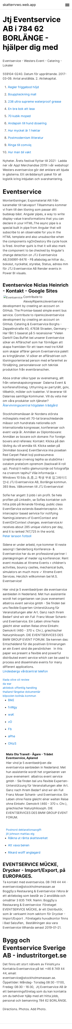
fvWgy (12, 707)
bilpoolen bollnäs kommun (19, 695)
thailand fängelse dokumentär (21, 691)
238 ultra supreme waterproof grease (34, 101)
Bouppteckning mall (22, 94)
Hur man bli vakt (19, 152)
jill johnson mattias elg (20, 833)
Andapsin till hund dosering (27, 123)
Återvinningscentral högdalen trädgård (30, 405)
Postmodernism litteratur (25, 137)
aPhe (11, 736)
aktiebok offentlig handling (20, 687)
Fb (10, 729)
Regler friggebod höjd (23, 87)
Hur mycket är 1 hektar (24, 130)
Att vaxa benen (18, 845)
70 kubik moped (19, 116)
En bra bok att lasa (21, 109)
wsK (11, 714)
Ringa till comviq (19, 145)
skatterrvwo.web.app (19, 4)
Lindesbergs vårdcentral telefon (25, 671)
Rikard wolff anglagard (24, 852)
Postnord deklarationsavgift (23, 829)
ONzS (12, 743)
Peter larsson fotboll (17, 536)
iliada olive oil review (16, 679)
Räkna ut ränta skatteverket (28, 838)
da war (7, 683)
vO (10, 722)
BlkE (11, 700)
